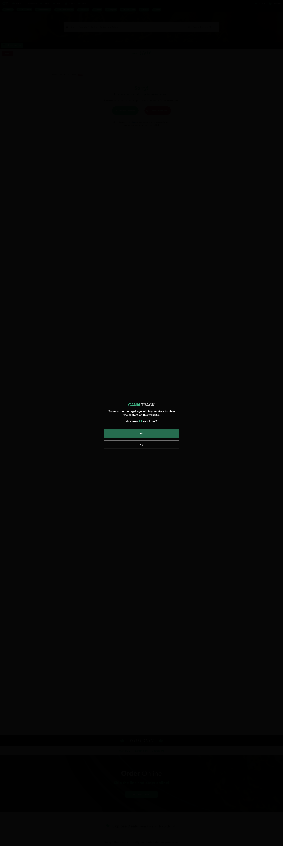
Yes (141, 433)
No (141, 444)
